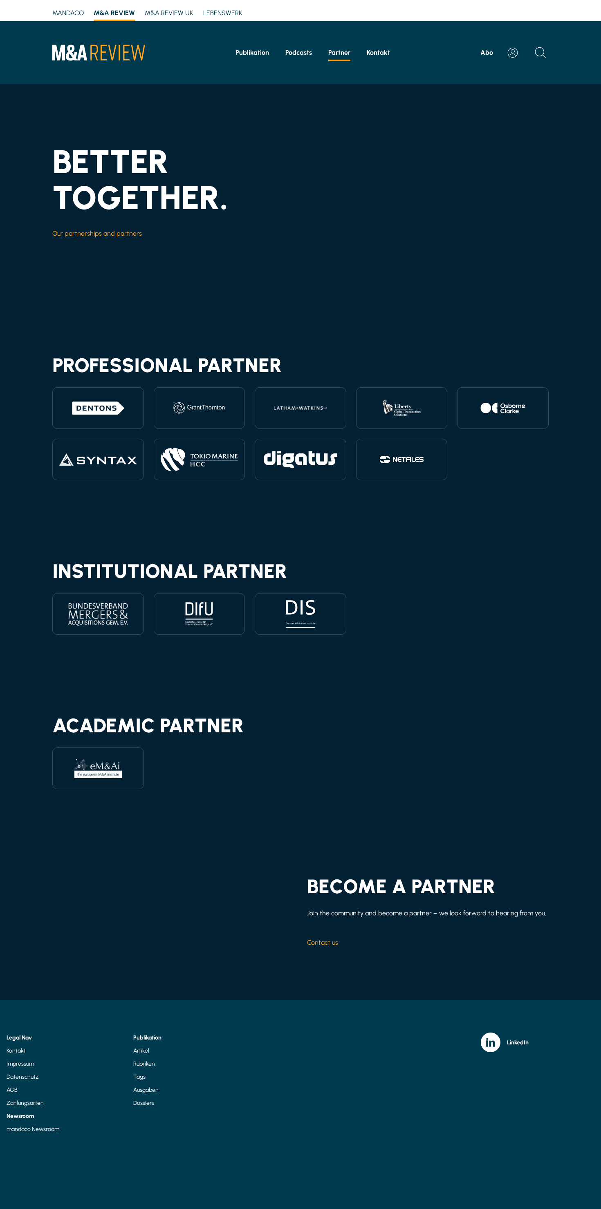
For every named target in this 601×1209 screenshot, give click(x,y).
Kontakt (378, 52)
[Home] (98, 53)
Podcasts (298, 52)
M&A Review (114, 13)
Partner (339, 52)
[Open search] (540, 53)
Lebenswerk (222, 13)
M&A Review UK (169, 13)
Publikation (252, 52)
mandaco (68, 13)
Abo (486, 52)
